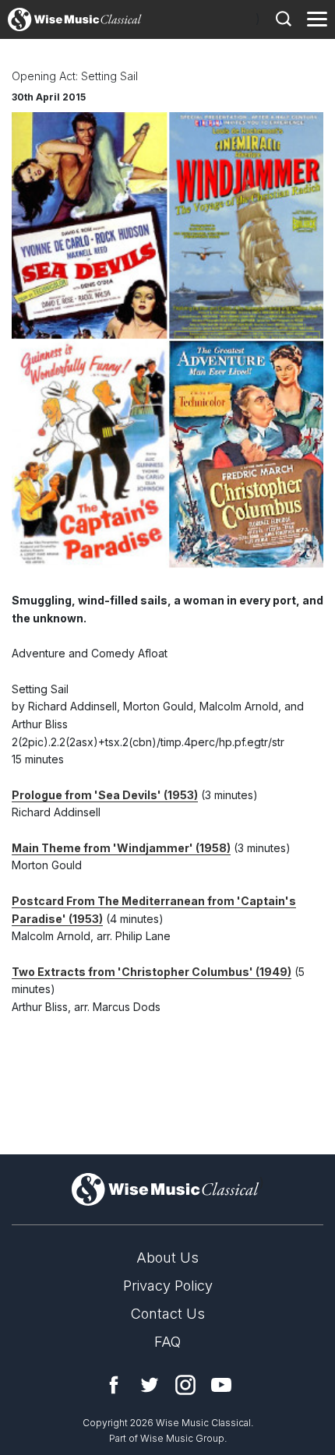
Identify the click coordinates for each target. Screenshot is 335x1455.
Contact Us (168, 1313)
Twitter (149, 1385)
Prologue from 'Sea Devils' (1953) (105, 794)
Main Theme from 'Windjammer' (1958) (121, 847)
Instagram (185, 1385)
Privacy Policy (168, 1285)
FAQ (167, 1341)
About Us (167, 1257)
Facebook (114, 1385)
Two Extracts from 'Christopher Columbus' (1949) (151, 971)
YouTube (221, 1385)
